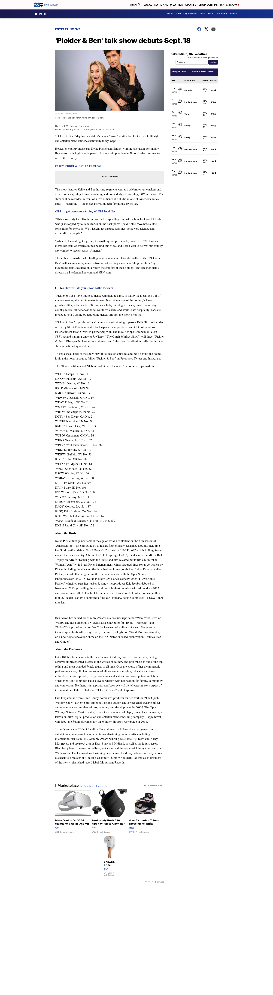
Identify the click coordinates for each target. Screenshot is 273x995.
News (170, 13)
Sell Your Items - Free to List (93, 786)
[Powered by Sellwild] (159, 882)
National (161, 4)
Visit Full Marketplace (153, 785)
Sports (190, 4)
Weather (176, 4)
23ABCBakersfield (37, 14)
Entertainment (67, 29)
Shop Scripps (208, 4)
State (210, 13)
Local (147, 4)
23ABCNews (41, 14)
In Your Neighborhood (186, 13)
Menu (134, 4)
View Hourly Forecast (202, 72)
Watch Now (229, 4)
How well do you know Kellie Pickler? (89, 288)
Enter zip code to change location (202, 57)
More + (233, 13)
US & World (221, 13)
